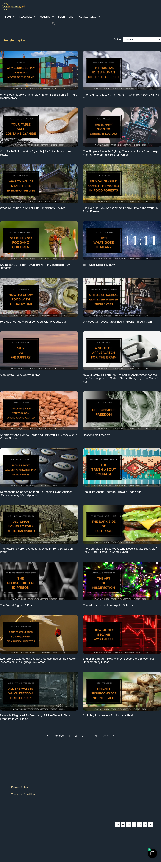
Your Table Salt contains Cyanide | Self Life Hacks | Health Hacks (37, 153)
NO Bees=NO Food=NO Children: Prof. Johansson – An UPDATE (35, 266)
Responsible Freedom (96, 435)
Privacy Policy (19, 787)
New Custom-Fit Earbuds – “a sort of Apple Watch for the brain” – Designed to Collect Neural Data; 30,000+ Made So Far (121, 378)
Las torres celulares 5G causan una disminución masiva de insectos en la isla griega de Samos (38, 660)
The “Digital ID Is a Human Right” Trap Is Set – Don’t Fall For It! (121, 96)
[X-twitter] (134, 824)
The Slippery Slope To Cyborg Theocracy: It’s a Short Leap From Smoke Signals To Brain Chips (120, 153)
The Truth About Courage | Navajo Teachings (112, 492)
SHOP (72, 16)
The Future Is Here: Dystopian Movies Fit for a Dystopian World (36, 550)
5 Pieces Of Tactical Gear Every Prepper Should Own (117, 321)
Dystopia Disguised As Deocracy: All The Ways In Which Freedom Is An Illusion (36, 717)
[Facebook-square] (128, 824)
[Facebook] (123, 824)
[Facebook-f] (150, 824)
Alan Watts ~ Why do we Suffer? (20, 375)
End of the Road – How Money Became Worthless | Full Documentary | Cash (118, 660)
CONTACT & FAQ (88, 16)
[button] (53, 23)
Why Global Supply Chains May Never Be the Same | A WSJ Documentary (38, 96)
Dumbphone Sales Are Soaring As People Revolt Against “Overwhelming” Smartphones (36, 493)
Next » (108, 735)
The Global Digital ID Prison (17, 605)
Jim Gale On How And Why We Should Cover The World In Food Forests (120, 209)
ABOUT (7, 16)
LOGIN (61, 16)
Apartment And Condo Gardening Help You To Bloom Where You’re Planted (38, 436)
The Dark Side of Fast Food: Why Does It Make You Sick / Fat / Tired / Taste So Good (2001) (120, 550)
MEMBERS (45, 16)
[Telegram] (117, 824)
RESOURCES (25, 16)
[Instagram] (145, 824)
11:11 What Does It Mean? (99, 265)
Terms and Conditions (23, 794)
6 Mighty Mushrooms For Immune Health (109, 715)
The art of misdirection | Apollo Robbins (108, 605)
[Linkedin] (139, 824)
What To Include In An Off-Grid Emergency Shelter (32, 208)
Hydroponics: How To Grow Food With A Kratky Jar (33, 321)
